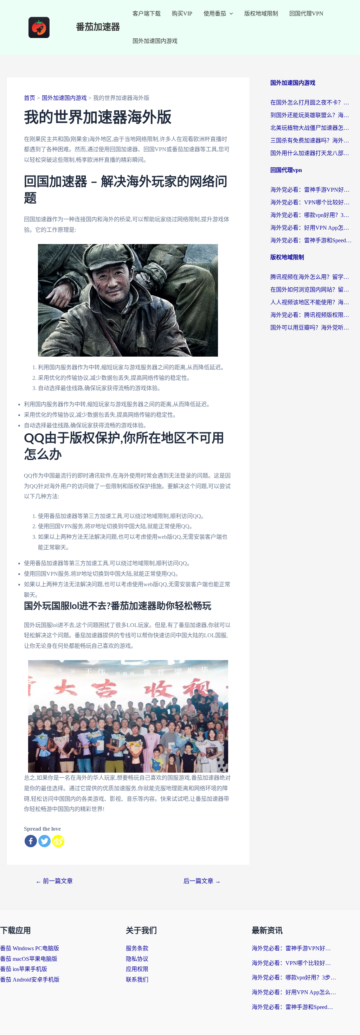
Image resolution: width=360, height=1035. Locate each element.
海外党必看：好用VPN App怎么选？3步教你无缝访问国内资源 (311, 228)
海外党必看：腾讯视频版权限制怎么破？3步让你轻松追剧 (311, 315)
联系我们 (137, 980)
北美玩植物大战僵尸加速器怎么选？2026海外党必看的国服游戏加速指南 (311, 128)
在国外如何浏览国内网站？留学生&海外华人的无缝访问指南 (311, 290)
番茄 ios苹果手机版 (23, 969)
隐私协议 (137, 959)
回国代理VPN (306, 14)
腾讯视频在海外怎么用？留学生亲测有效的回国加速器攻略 (311, 277)
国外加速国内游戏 (155, 41)
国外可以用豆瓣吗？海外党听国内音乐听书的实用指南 (311, 328)
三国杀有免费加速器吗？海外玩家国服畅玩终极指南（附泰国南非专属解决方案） (311, 140)
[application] (229, 13)
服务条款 (137, 948)
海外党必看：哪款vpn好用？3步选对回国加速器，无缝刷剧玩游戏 (311, 215)
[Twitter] (44, 841)
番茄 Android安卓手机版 (29, 980)
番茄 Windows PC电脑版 (29, 948)
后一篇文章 (202, 881)
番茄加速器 (98, 27)
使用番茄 (215, 14)
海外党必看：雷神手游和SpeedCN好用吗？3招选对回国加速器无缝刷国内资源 (311, 240)
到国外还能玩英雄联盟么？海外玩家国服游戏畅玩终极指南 (311, 115)
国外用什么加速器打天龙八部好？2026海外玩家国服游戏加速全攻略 (311, 153)
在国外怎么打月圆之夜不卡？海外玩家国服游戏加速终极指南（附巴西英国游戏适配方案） (311, 103)
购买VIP (182, 14)
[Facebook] (31, 841)
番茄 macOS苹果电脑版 (28, 959)
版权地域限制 (261, 14)
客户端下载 (147, 14)
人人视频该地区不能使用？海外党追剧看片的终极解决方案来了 (311, 302)
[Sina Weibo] (58, 841)
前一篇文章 (54, 881)
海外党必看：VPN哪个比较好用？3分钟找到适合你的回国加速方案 (311, 202)
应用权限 (137, 969)
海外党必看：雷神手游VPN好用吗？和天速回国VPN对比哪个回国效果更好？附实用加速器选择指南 (311, 190)
